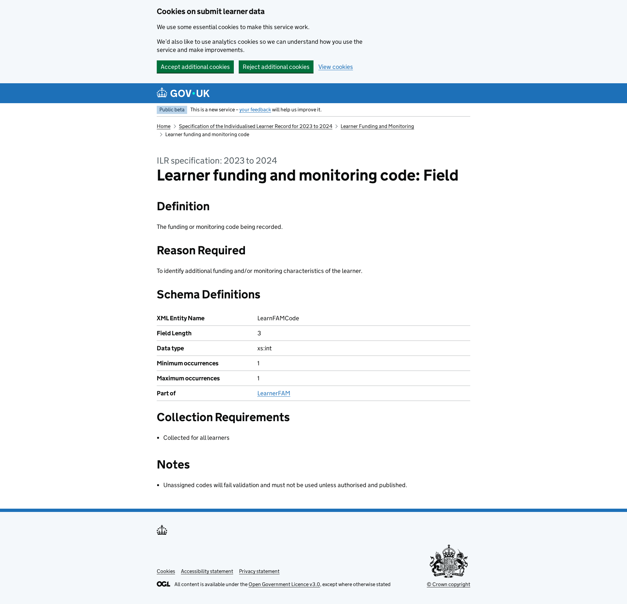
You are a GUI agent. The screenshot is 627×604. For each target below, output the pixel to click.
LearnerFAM (273, 393)
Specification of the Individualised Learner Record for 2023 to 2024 (255, 126)
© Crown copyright (448, 584)
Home (163, 126)
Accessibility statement (207, 571)
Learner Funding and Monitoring (377, 126)
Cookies (166, 571)
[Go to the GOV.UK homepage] (183, 93)
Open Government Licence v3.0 (284, 584)
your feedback (255, 109)
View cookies (335, 67)
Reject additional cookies (276, 67)
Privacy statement (259, 571)
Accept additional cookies (195, 67)
